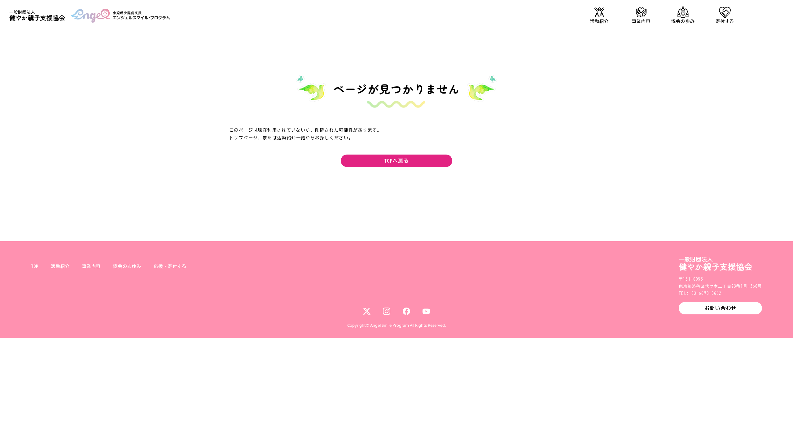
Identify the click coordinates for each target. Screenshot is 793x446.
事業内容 (641, 21)
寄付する (725, 21)
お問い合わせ (720, 308)
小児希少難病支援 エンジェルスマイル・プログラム (120, 16)
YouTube (426, 311)
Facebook (406, 311)
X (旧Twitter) (367, 311)
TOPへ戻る (396, 160)
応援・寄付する (170, 266)
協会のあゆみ (127, 266)
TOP (34, 266)
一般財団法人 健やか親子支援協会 (37, 15)
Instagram (387, 311)
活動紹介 (599, 21)
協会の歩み (683, 21)
